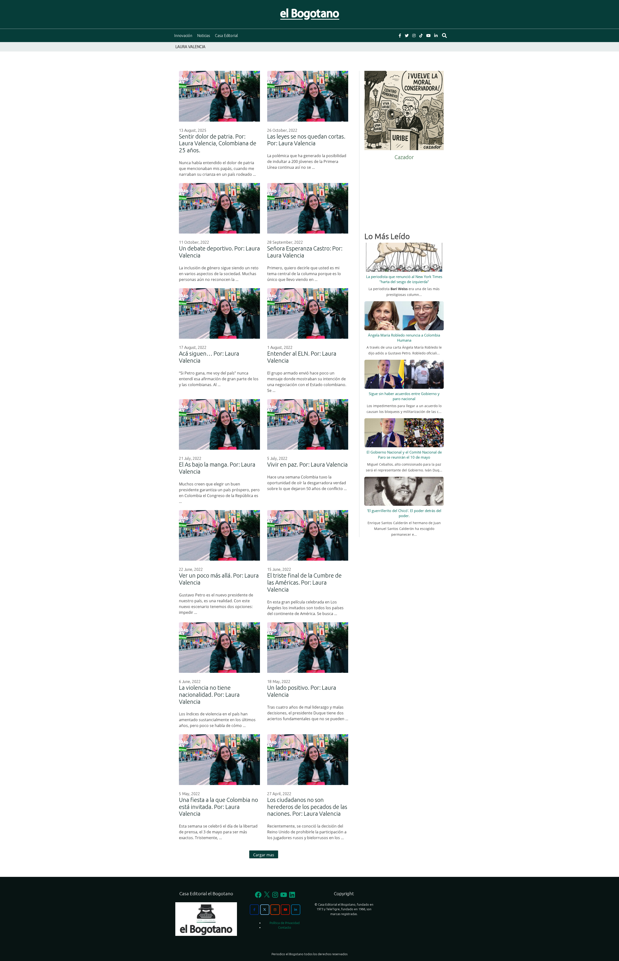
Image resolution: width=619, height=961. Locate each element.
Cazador (404, 157)
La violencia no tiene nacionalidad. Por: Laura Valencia (209, 694)
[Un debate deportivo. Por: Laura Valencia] (219, 208)
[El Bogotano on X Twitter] (264, 909)
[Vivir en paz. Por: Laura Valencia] (307, 424)
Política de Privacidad (285, 922)
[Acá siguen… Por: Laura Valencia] (219, 313)
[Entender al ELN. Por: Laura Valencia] (307, 313)
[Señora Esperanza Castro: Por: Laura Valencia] (307, 208)
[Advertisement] (404, 194)
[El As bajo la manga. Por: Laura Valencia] (219, 424)
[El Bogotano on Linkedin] (295, 909)
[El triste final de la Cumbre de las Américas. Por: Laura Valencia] (307, 535)
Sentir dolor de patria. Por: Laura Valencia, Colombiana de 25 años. (217, 143)
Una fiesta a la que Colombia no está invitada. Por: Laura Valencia (218, 807)
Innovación (183, 35)
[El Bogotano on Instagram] (275, 909)
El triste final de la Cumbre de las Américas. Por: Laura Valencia (304, 582)
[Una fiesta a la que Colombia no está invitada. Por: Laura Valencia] (219, 759)
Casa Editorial (226, 35)
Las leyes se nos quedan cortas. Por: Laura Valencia (306, 140)
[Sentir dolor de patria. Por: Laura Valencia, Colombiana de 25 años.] (219, 96)
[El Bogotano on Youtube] (285, 909)
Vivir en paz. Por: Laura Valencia (307, 464)
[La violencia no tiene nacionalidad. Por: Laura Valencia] (219, 647)
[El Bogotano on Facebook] (254, 909)
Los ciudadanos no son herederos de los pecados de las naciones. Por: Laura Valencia (307, 807)
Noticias (203, 35)
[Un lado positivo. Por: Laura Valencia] (307, 647)
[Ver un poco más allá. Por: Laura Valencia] (219, 535)
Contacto (284, 927)
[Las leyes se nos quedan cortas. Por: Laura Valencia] (307, 96)
